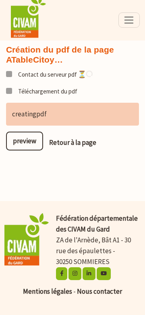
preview (24, 140)
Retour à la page (72, 142)
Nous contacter (99, 291)
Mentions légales (47, 291)
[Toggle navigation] (129, 20)
